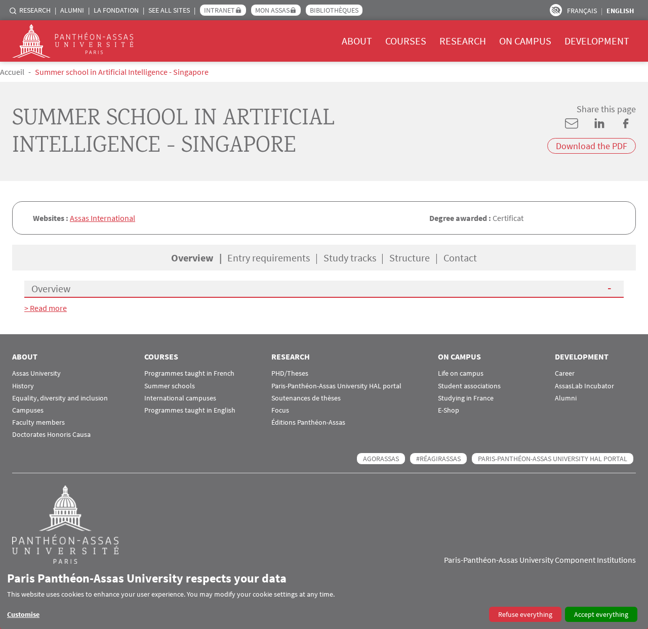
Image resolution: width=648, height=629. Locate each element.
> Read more (45, 308)
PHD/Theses (289, 373)
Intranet (219, 10)
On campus (525, 40)
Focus (280, 410)
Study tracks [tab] (349, 257)
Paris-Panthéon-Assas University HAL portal (336, 386)
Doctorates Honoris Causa (51, 434)
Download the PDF (591, 146)
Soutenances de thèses (306, 398)
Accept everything (601, 614)
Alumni (72, 10)
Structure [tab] (409, 257)
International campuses (180, 398)
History (23, 386)
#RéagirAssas (438, 458)
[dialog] (324, 596)
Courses (405, 40)
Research (35, 10)
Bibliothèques (334, 10)
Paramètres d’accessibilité (556, 10)
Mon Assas (272, 10)
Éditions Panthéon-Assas (308, 422)
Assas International (102, 218)
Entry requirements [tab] (268, 257)
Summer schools (169, 386)
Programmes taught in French (189, 373)
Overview (50, 288)
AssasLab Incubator (584, 386)
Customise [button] (23, 614)
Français (582, 10)
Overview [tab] (192, 257)
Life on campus (460, 373)
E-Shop (448, 410)
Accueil (12, 72)
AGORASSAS (381, 458)
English (620, 10)
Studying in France (466, 398)
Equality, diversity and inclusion (60, 398)
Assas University (36, 373)
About (357, 40)
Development (596, 40)
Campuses (28, 410)
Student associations (469, 386)
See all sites (169, 10)
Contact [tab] (460, 257)
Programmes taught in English (189, 410)
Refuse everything (525, 614)
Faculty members (38, 422)
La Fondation (116, 10)
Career (565, 373)
